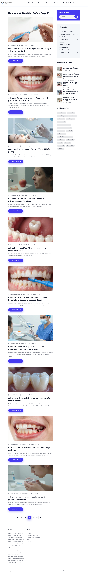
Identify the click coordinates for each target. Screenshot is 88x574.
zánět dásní (61, 145)
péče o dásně (70, 145)
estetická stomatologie (64, 124)
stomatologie (61, 121)
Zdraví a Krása (63, 47)
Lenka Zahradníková (15, 294)
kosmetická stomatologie (64, 127)
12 (36, 517)
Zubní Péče (62, 55)
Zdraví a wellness (64, 36)
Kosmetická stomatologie (67, 34)
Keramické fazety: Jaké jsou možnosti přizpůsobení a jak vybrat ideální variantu (70, 91)
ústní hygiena (73, 116)
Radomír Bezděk (14, 45)
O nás (29, 533)
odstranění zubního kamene (65, 136)
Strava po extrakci (43, 2)
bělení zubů (61, 118)
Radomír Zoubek (14, 94)
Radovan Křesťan (14, 493)
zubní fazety (70, 139)
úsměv (60, 142)
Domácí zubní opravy (55, 2)
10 (29, 517)
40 (48, 517)
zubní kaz (60, 148)
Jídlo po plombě (32, 2)
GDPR (29, 541)
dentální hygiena (62, 116)
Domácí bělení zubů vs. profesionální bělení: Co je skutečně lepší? (70, 99)
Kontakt (30, 543)
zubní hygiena (70, 118)
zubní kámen (61, 113)
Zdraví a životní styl (65, 44)
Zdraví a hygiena (64, 49)
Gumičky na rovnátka (69, 2)
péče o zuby (71, 113)
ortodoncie (61, 130)
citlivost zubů (61, 133)
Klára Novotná (13, 244)
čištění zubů (61, 139)
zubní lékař (67, 142)
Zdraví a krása (63, 39)
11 (33, 517)
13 (40, 517)
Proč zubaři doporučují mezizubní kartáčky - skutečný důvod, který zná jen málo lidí (71, 75)
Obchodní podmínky (33, 535)
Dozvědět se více (15, 60)
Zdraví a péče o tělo (65, 52)
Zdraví (61, 42)
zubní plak (69, 130)
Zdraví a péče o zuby (66, 31)
